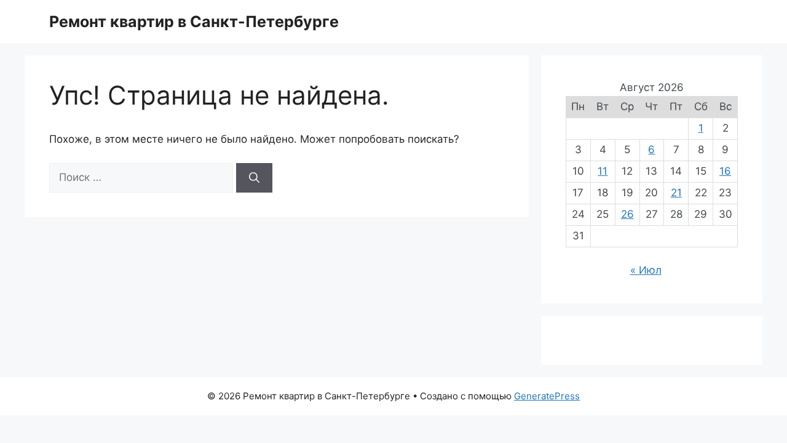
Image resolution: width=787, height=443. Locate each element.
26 (627, 214)
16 (725, 171)
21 (676, 192)
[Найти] (254, 178)
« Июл (646, 270)
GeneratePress (547, 396)
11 (602, 171)
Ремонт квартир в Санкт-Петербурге (194, 21)
